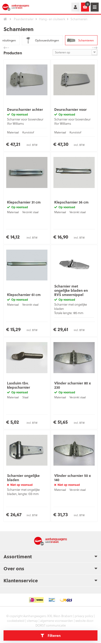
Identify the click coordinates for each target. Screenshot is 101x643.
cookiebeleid (15, 620)
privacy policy (84, 616)
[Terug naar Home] (5, 19)
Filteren (54, 635)
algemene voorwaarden (56, 620)
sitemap (32, 620)
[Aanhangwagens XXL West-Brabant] (18, 7)
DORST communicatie (50, 625)
